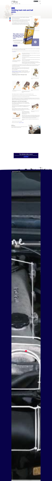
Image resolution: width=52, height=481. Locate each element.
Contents (12, 3)
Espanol (23, 122)
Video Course (16, 3)
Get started (15, 45)
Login (39, 1)
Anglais (20, 122)
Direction (13, 8)
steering (14, 51)
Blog (19, 3)
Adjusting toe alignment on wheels (16, 71)
